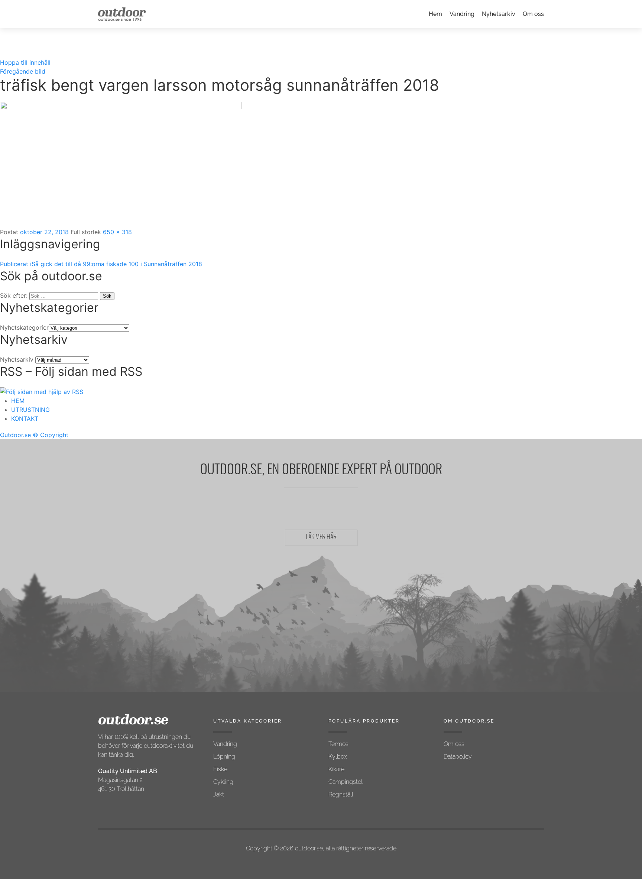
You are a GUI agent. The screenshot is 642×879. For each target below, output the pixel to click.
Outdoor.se (15, 435)
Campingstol (345, 781)
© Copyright (50, 435)
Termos (338, 743)
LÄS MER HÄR (321, 537)
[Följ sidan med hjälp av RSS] (41, 391)
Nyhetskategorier (24, 327)
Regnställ (340, 794)
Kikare (336, 769)
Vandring (462, 13)
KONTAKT (24, 418)
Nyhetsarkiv (498, 13)
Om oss (533, 13)
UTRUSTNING (30, 409)
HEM (18, 400)
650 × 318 (117, 232)
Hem (435, 13)
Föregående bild (22, 71)
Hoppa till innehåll (25, 62)
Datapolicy (458, 756)
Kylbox (337, 756)
